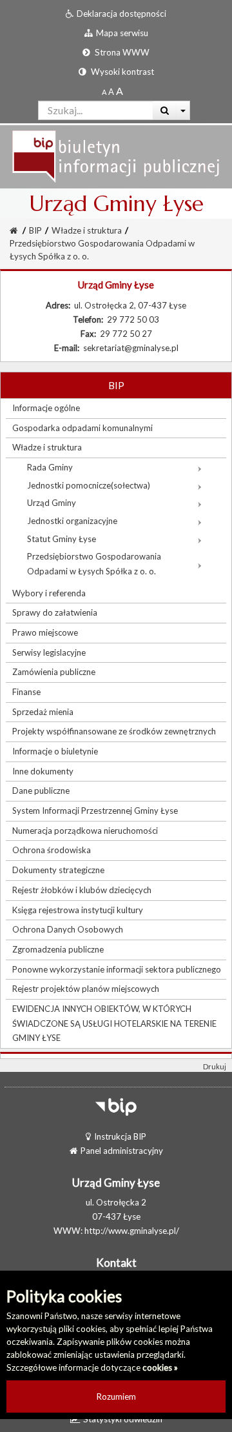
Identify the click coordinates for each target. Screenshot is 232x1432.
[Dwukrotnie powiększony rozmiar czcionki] (119, 91)
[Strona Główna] (116, 155)
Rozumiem (116, 1396)
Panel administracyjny (122, 1150)
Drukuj (214, 1066)
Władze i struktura (87, 230)
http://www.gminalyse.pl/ (131, 1230)
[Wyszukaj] (165, 110)
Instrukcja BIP (120, 1136)
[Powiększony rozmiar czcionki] (111, 91)
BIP (35, 230)
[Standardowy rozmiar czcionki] (104, 91)
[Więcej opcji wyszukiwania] (183, 110)
